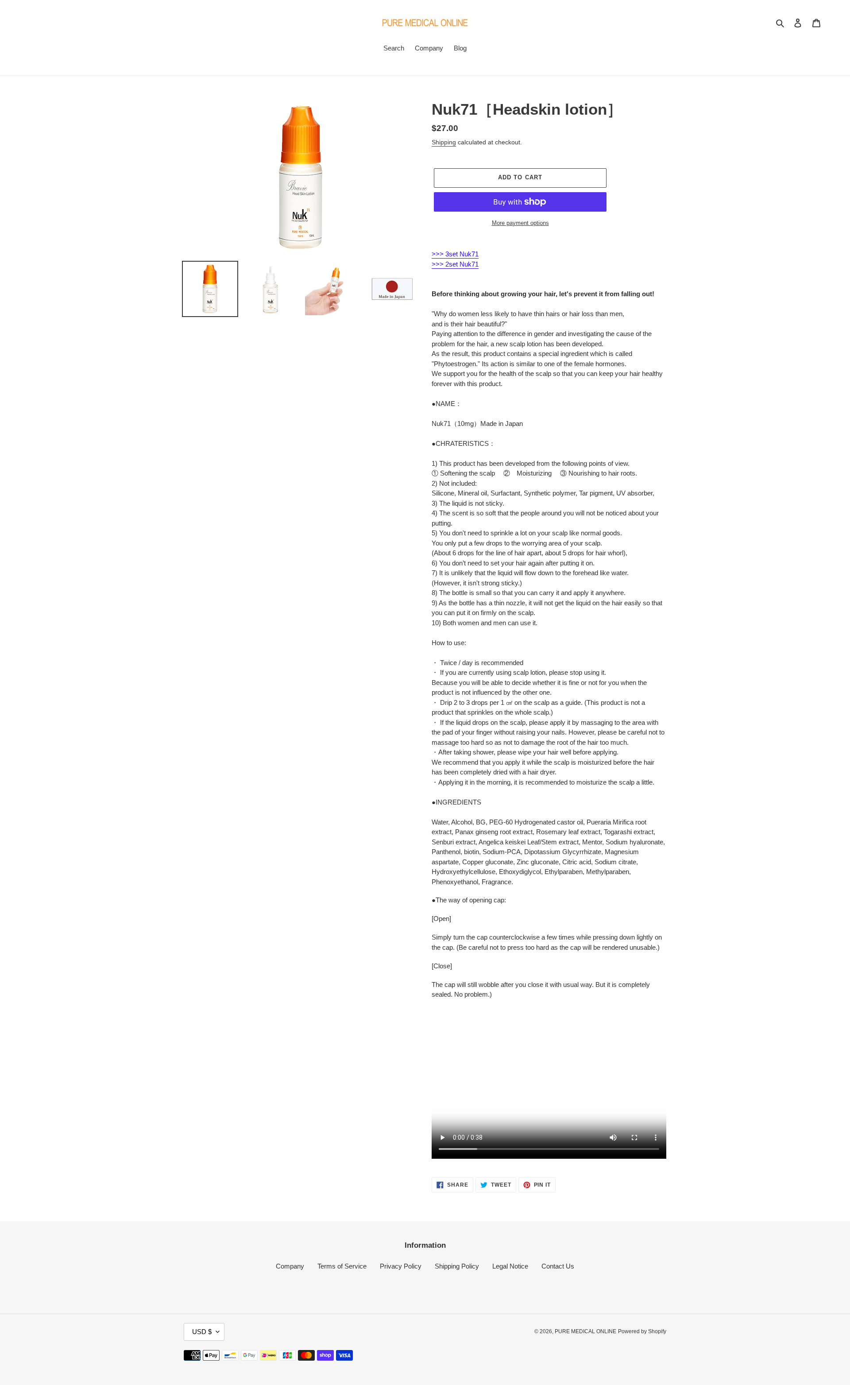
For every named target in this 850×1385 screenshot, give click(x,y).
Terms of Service (342, 1266)
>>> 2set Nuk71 (455, 264)
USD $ (202, 1331)
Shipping (444, 142)
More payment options (520, 223)
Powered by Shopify (642, 1331)
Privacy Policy (400, 1266)
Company (290, 1266)
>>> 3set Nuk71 (455, 254)
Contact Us (557, 1266)
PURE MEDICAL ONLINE (585, 1331)
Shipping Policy (457, 1266)
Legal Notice (510, 1266)
